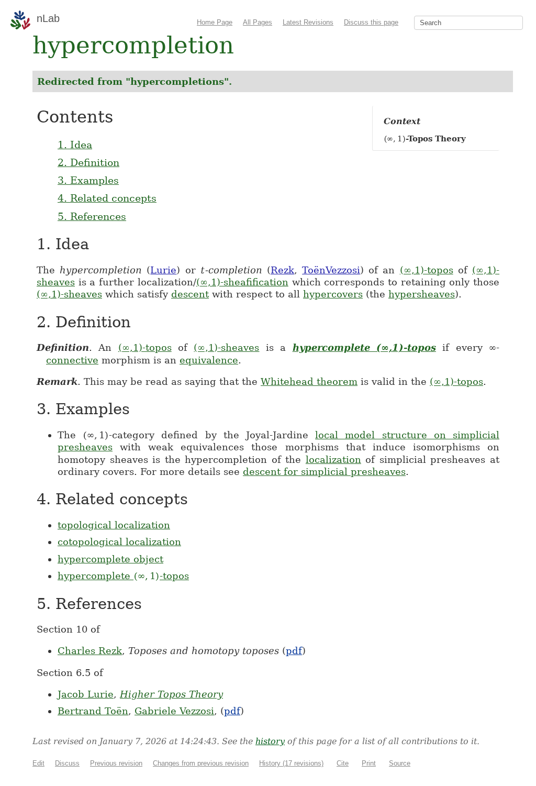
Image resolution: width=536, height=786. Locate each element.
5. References (92, 216)
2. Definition (88, 162)
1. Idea (75, 144)
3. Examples (88, 180)
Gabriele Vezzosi (174, 710)
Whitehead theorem (309, 381)
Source (399, 763)
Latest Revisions (308, 22)
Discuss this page (371, 22)
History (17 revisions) (291, 763)
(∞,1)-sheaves (69, 294)
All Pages (257, 22)
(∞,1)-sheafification (242, 281)
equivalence (209, 360)
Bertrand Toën (93, 710)
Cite (343, 763)
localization (333, 459)
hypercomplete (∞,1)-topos (364, 347)
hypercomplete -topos (123, 575)
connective (72, 360)
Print (369, 763)
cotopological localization (119, 541)
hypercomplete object (110, 558)
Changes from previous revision (201, 763)
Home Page (214, 22)
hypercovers (333, 294)
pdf (294, 650)
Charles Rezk (90, 650)
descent (190, 294)
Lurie (163, 269)
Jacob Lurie (86, 694)
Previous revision (116, 763)
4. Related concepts (107, 198)
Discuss (67, 763)
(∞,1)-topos (426, 269)
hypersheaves (421, 294)
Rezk (282, 269)
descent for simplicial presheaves (324, 471)
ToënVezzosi (331, 269)
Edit (38, 763)
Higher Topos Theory (171, 694)
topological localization (114, 524)
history (270, 741)
